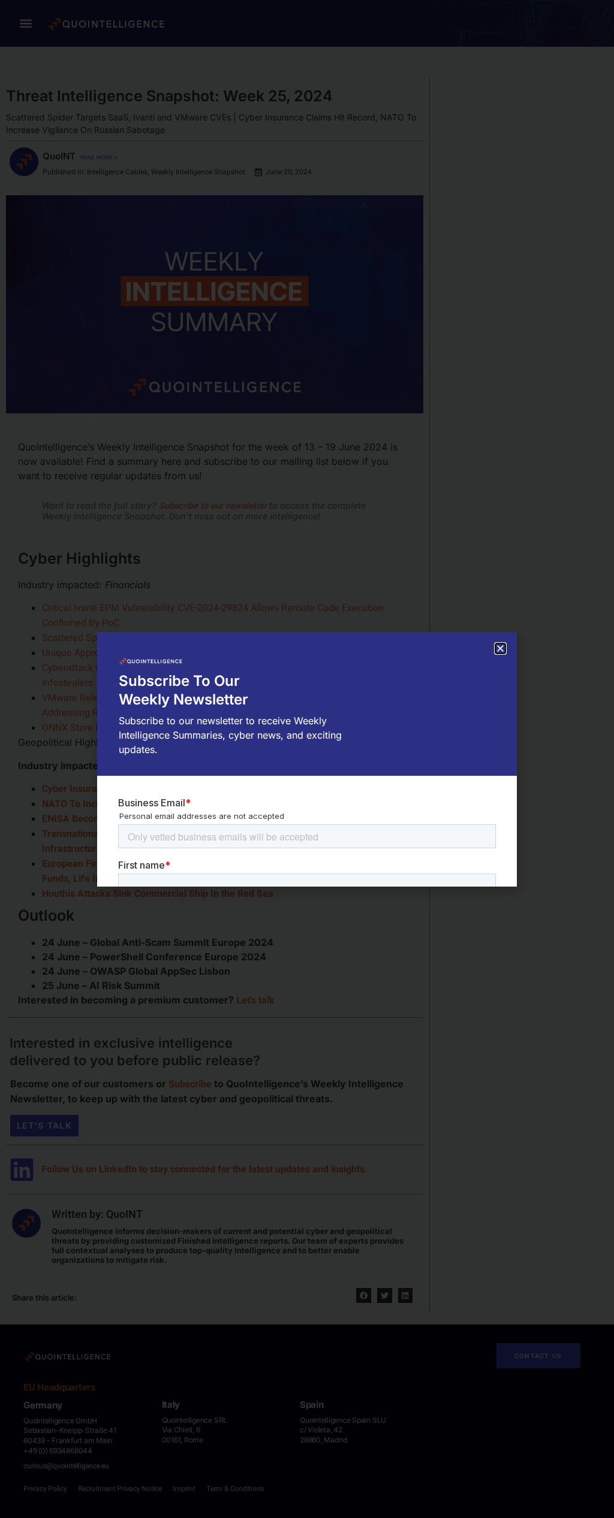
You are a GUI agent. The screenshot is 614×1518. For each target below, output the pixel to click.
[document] (307, 759)
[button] (500, 648)
